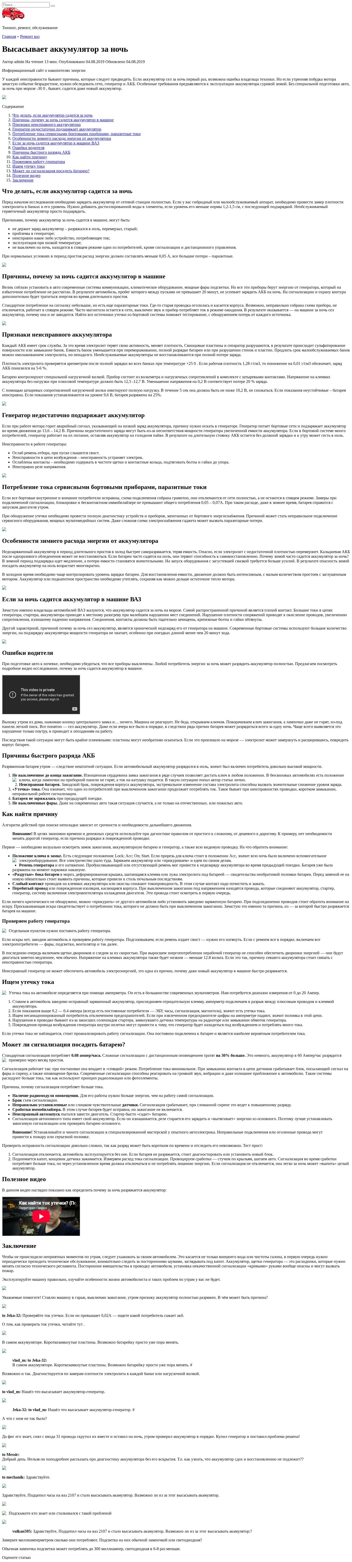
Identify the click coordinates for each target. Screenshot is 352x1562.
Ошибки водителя (28, 147)
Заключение (22, 180)
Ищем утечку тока (28, 166)
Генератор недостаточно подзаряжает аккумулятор (56, 129)
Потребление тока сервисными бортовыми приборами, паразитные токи (76, 134)
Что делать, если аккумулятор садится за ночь (52, 115)
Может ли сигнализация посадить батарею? (50, 171)
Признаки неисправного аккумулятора (46, 124)
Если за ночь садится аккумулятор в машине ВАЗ (55, 143)
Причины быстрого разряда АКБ (41, 152)
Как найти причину (29, 157)
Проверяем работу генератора (38, 161)
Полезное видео (26, 175)
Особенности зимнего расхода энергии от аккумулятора (61, 138)
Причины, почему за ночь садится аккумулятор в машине (63, 120)
